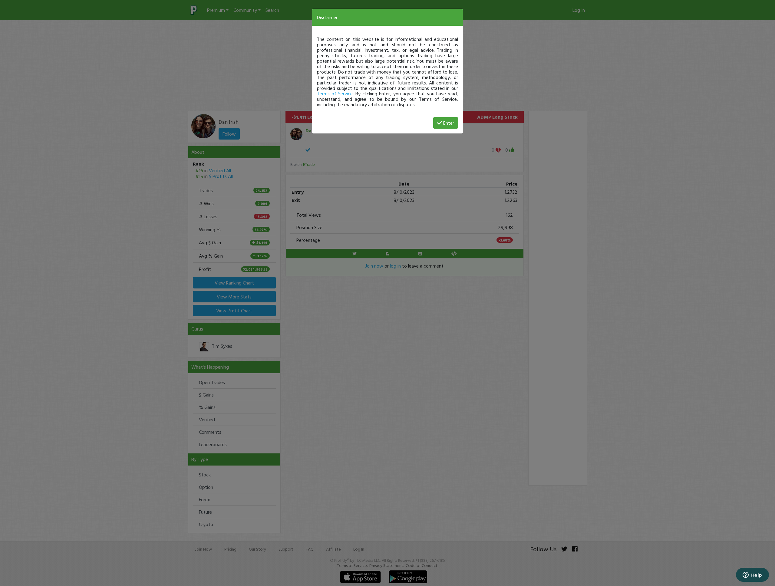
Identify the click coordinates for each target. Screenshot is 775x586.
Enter (448, 123)
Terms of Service (335, 93)
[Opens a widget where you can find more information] (752, 575)
